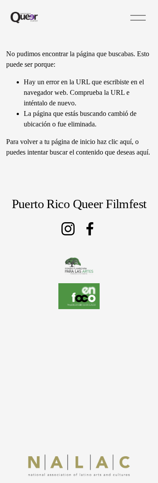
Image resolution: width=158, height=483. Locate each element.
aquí (142, 152)
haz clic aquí (114, 141)
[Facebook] (90, 229)
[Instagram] (68, 229)
